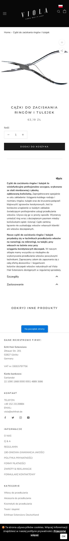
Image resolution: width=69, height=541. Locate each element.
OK (63, 536)
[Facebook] (5, 417)
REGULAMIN (11, 446)
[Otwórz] (4, 13)
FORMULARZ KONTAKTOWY (19, 474)
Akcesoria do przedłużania (17, 498)
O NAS (7, 435)
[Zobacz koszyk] (64, 11)
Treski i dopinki (11, 509)
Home (7, 32)
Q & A (7, 441)
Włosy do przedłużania (16, 492)
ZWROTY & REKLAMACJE (17, 469)
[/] (34, 9)
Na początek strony (35, 329)
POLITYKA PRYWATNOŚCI (18, 457)
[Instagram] (20, 417)
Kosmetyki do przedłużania (18, 503)
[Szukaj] (58, 11)
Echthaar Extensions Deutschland (21, 514)
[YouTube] (28, 417)
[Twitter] (13, 417)
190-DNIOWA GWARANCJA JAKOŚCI (24, 452)
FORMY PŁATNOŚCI (15, 463)
